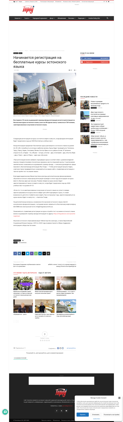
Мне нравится (104, 58)
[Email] (44, 253)
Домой (15, 50)
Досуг (52, 18)
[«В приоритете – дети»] (23, 306)
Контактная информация (88, 1)
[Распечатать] (48, 253)
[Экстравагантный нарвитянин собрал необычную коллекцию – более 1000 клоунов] (84, 127)
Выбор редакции (39, 289)
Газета (26, 18)
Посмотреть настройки (111, 414)
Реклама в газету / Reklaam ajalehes (71, 1)
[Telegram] (27, 253)
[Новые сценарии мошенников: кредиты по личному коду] (84, 104)
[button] (119, 398)
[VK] (19, 253)
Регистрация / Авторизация (47, 1)
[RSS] (106, 1)
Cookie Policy (96, 418)
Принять (82, 414)
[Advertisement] (77, 9)
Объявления (58, 1)
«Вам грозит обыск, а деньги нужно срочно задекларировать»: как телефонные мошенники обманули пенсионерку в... (100, 140)
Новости (17, 18)
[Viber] (32, 253)
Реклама (71, 18)
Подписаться (104, 62)
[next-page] (17, 321)
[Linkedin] (40, 253)
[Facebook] (104, 1)
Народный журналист (40, 18)
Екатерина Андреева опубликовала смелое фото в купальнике (27, 265)
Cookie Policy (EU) (94, 18)
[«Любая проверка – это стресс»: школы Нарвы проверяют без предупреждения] (66, 283)
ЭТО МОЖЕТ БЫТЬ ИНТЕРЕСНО (25, 273)
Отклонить (95, 414)
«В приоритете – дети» (20, 314)
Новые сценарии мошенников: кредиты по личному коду (100, 103)
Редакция (81, 18)
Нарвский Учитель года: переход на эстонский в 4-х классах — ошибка (44, 316)
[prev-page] (14, 321)
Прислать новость (46, 420)
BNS (23, 240)
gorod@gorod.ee (67, 406)
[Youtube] (109, 1)
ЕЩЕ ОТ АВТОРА (45, 273)
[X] (23, 253)
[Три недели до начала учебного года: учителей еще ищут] (66, 306)
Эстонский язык (22, 242)
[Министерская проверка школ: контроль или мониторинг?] (45, 283)
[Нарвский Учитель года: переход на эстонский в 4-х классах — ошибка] (45, 306)
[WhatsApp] (36, 253)
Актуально (59, 312)
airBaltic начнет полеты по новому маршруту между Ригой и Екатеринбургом (62, 265)
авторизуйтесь (71, 348)
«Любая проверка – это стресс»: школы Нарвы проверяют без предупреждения (65, 293)
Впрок (26, 50)
